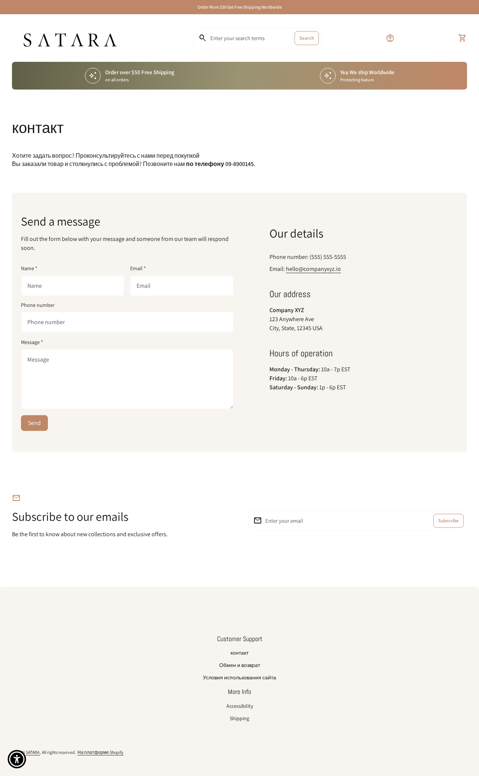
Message (32, 342)
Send (34, 423)
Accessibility (239, 706)
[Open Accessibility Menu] (16, 759)
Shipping (239, 718)
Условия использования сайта (239, 677)
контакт (239, 652)
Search (306, 38)
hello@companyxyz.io (313, 269)
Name (29, 268)
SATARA (33, 752)
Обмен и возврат (239, 665)
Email (138, 268)
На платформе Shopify (100, 752)
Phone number (38, 305)
